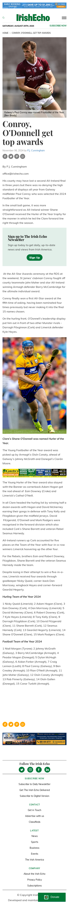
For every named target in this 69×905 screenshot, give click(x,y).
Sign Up (34, 257)
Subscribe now (58, 25)
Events (34, 853)
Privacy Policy (34, 879)
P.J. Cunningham (36, 150)
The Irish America (34, 859)
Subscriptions (34, 885)
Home (5, 33)
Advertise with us (34, 816)
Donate (55, 897)
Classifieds (34, 821)
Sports (34, 841)
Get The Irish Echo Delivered (34, 790)
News (34, 836)
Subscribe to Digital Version (34, 795)
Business (34, 847)
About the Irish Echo (34, 873)
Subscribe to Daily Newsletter (34, 784)
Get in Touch (34, 810)
